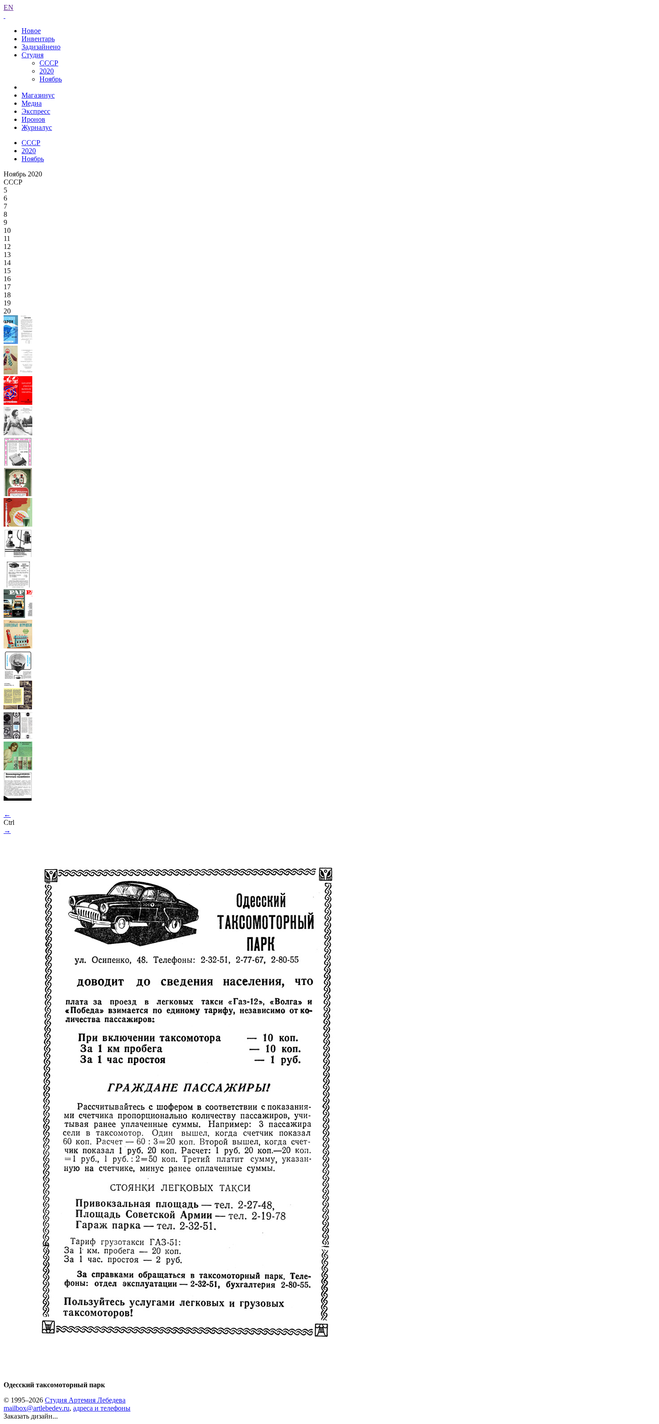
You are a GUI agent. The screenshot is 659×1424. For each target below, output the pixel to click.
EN (8, 7)
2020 (46, 71)
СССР (48, 63)
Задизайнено (41, 47)
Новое (31, 30)
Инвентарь (38, 39)
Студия (32, 55)
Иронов (33, 119)
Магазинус (38, 95)
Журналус (37, 127)
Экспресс (36, 111)
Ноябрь (50, 79)
